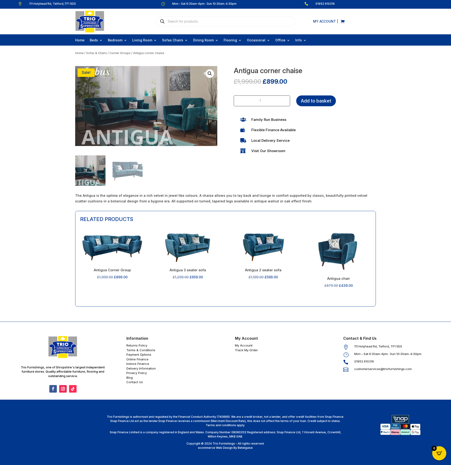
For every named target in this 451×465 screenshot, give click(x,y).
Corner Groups (120, 53)
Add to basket (316, 101)
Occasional (256, 40)
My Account (244, 345)
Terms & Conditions (140, 350)
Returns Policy (136, 345)
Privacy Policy (136, 373)
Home (80, 40)
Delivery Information (141, 368)
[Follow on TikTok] (73, 389)
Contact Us (134, 382)
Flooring (230, 40)
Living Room (142, 40)
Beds (94, 40)
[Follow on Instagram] (63, 389)
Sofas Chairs (172, 40)
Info (298, 40)
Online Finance (137, 359)
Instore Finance (137, 364)
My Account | (325, 21)
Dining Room (203, 40)
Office (280, 40)
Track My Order (246, 350)
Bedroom (115, 40)
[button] (210, 73)
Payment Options (138, 354)
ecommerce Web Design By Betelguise (225, 447)
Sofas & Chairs (96, 53)
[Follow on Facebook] (53, 389)
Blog (129, 377)
